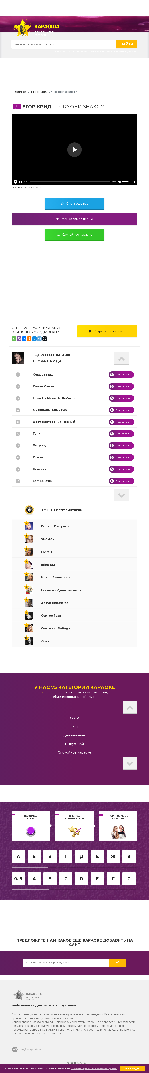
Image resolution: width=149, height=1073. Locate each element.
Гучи (36, 433)
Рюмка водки (96, 51)
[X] (44, 338)
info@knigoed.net (30, 1049)
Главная (20, 92)
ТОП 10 (61, 510)
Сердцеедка (43, 374)
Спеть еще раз (77, 203)
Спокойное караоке (74, 752)
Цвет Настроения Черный (54, 422)
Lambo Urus (42, 481)
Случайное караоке (77, 234)
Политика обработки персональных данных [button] (94, 1068)
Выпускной (74, 744)
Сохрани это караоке (110, 331)
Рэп (74, 727)
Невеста (39, 469)
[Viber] (19, 338)
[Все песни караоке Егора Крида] (18, 358)
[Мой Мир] (34, 338)
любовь (37, 187)
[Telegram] (39, 338)
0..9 (18, 878)
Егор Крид (39, 92)
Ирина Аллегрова (77, 51)
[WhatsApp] (14, 338)
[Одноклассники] (29, 338)
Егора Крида (47, 361)
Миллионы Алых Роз (50, 410)
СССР (74, 718)
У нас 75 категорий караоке (74, 687)
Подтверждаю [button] (132, 1068)
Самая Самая (43, 386)
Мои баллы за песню (77, 219)
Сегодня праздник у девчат (120, 51)
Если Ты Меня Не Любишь (54, 398)
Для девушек (74, 735)
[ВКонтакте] (24, 338)
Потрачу (40, 445)
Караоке (29, 187)
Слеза (38, 457)
